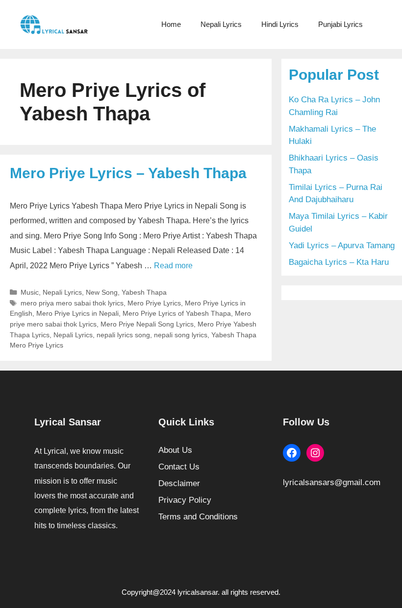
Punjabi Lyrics (340, 24)
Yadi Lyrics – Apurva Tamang (342, 245)
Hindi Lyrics (280, 24)
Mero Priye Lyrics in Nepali (77, 313)
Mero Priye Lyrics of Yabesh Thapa (177, 313)
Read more (173, 265)
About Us (175, 450)
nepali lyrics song (123, 335)
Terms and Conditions (198, 516)
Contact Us (179, 466)
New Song (102, 292)
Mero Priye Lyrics (154, 303)
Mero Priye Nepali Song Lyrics (147, 324)
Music (30, 292)
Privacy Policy (184, 500)
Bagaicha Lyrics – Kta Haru (339, 262)
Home (171, 24)
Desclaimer (179, 483)
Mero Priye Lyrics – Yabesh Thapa (128, 173)
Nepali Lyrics (221, 24)
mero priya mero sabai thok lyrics (72, 303)
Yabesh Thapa (144, 292)
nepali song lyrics (180, 335)
